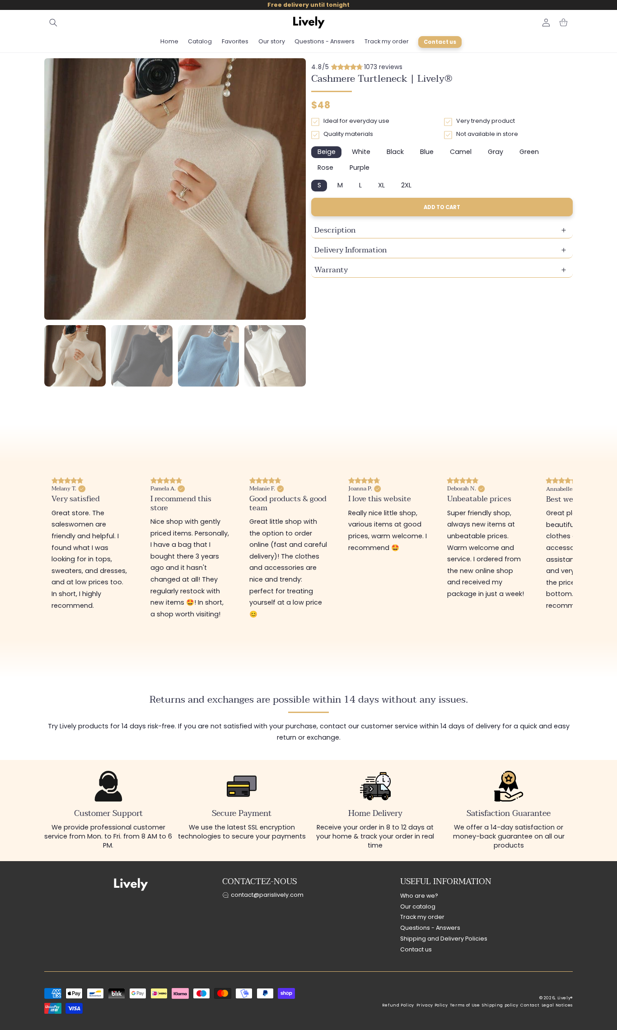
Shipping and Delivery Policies (443, 938)
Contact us (416, 949)
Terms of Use (465, 1005)
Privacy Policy (432, 1005)
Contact (529, 1005)
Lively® (565, 998)
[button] (53, 23)
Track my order (422, 917)
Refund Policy (398, 1005)
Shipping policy (500, 1005)
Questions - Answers (430, 928)
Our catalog (417, 906)
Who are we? (419, 896)
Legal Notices (557, 1005)
